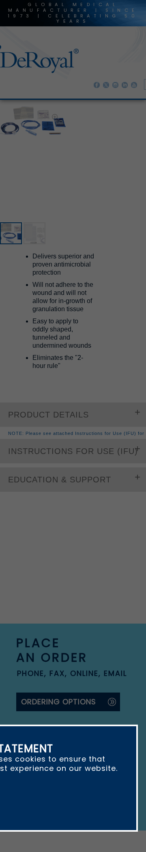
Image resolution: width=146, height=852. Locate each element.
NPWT (60, 112)
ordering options (58, 641)
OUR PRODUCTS (21, 112)
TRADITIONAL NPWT (102, 112)
